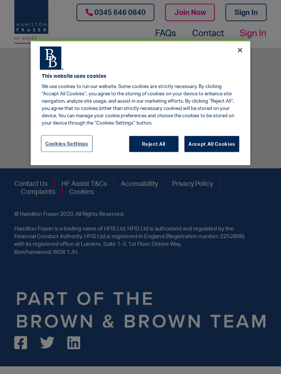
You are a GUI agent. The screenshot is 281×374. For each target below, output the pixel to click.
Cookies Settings (66, 143)
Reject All (153, 144)
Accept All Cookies (211, 144)
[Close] (240, 50)
